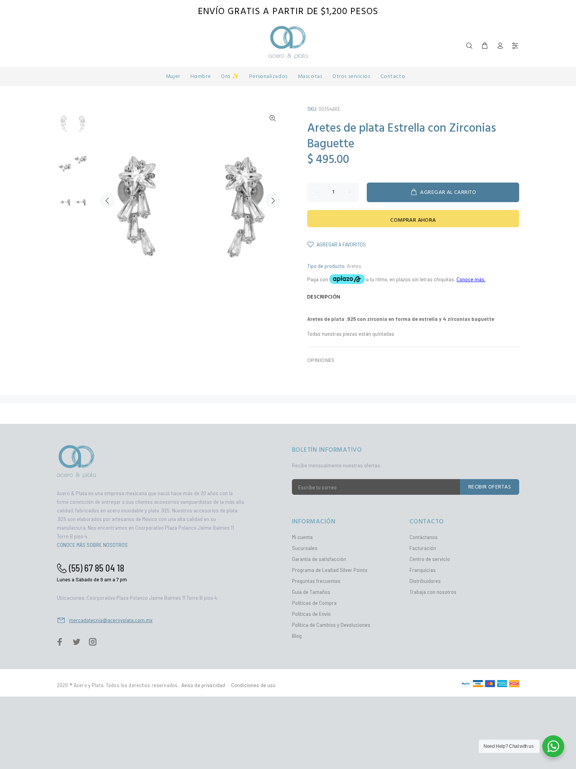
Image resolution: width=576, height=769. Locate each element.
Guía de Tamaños (311, 591)
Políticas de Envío (311, 613)
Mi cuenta (302, 537)
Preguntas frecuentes (316, 580)
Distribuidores (425, 580)
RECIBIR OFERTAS (489, 487)
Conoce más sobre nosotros (92, 544)
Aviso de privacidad (203, 685)
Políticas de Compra (314, 602)
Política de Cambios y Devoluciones (331, 624)
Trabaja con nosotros (432, 591)
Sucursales (304, 548)
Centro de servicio (429, 558)
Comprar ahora (413, 220)
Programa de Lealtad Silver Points (330, 569)
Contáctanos (423, 537)
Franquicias (422, 569)
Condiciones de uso (253, 685)
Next (272, 200)
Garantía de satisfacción (319, 558)
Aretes (354, 265)
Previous (107, 200)
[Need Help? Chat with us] (553, 746)
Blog (297, 635)
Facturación (422, 548)
